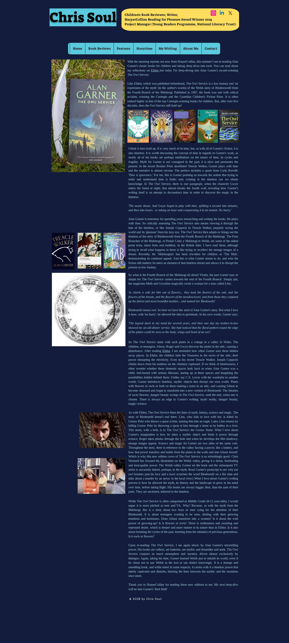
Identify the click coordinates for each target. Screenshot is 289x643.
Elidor (155, 70)
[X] (230, 13)
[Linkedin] (222, 13)
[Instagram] (213, 13)
